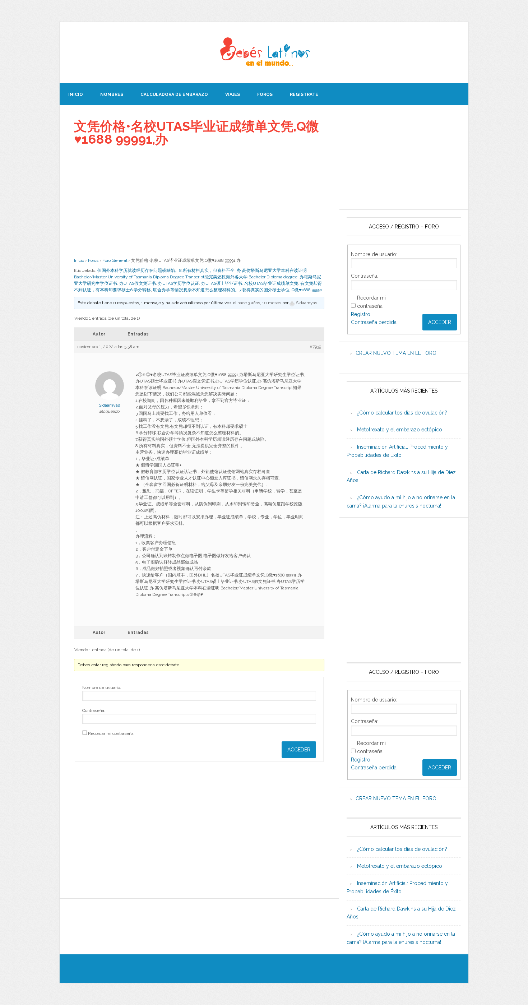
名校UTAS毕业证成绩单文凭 (271, 283)
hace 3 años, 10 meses (259, 302)
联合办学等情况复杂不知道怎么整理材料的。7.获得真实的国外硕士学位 (221, 289)
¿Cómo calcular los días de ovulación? (402, 413)
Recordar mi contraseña (111, 733)
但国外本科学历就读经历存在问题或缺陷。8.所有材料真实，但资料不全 (166, 270)
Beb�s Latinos (264, 52)
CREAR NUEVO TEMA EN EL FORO (396, 353)
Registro (360, 314)
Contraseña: (93, 710)
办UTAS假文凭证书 (137, 283)
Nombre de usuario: (101, 687)
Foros (93, 260)
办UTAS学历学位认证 (178, 283)
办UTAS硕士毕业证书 (221, 283)
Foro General (114, 260)
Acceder (298, 749)
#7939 (315, 346)
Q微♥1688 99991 (307, 289)
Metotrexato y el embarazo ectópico (399, 429)
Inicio (79, 260)
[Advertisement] (199, 201)
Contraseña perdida (374, 322)
